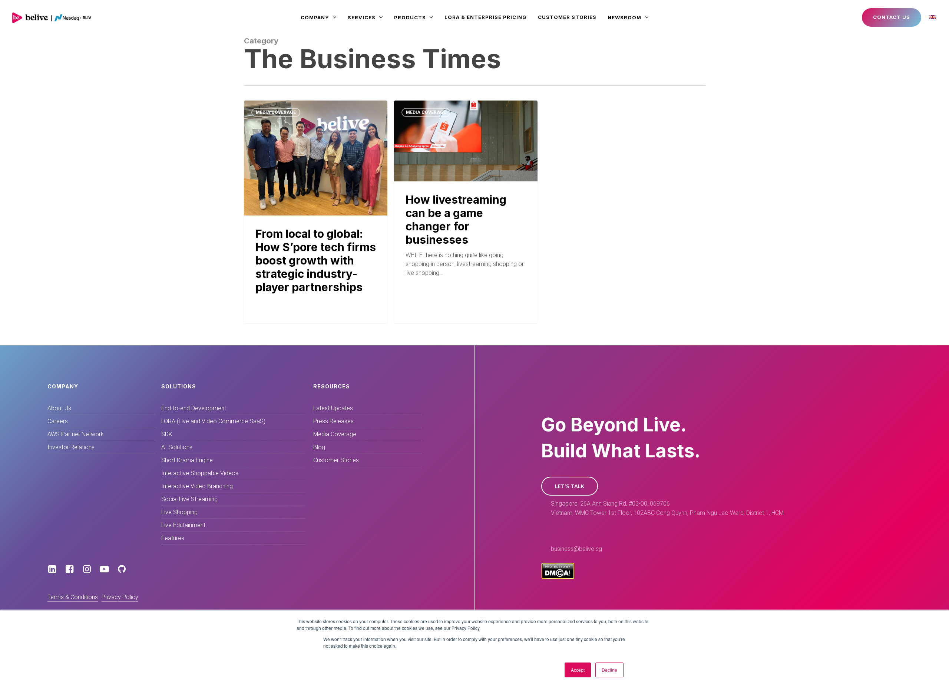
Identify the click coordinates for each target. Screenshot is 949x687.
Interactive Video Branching (197, 486)
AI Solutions (176, 447)
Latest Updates (333, 408)
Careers (57, 421)
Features (172, 538)
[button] (569, 486)
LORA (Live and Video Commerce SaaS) (213, 421)
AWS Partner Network (75, 434)
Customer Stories (336, 460)
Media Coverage (276, 112)
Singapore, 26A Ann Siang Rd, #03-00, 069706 (610, 503)
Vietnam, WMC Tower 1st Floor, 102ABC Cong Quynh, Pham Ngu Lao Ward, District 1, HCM (667, 512)
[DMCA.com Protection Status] (557, 577)
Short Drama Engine (187, 460)
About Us (59, 408)
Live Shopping (179, 512)
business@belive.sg (576, 548)
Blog (319, 447)
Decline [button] (609, 670)
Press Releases (333, 421)
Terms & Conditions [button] (72, 597)
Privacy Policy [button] (120, 597)
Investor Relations (71, 447)
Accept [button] (578, 670)
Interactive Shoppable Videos (199, 473)
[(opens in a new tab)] (315, 212)
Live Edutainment (183, 525)
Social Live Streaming (189, 499)
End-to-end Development (193, 408)
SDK (166, 434)
